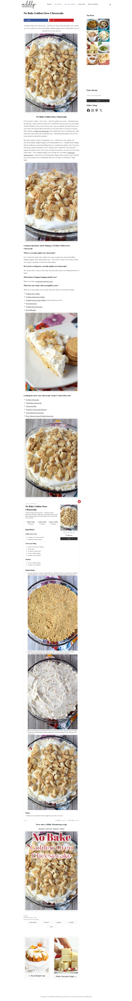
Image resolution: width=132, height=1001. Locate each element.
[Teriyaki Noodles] (92, 24)
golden (59, 922)
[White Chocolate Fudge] (92, 47)
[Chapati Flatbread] (104, 59)
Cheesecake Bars (31, 406)
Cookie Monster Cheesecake (35, 413)
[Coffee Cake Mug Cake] (92, 36)
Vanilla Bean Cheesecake (34, 403)
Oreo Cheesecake (31, 303)
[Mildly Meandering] (29, 4)
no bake (71, 922)
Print (69, 538)
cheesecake (32, 922)
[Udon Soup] (104, 24)
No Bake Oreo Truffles (33, 294)
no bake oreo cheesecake (41, 131)
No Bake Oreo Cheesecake (34, 307)
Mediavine (88, 996)
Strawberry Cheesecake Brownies (36, 409)
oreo (51, 927)
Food (34, 919)
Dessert (30, 919)
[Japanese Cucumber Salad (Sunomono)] (104, 47)
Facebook (42, 829)
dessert (46, 922)
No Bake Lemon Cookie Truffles (36, 300)
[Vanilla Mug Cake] (104, 36)
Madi (26, 916)
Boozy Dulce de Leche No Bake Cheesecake (39, 416)
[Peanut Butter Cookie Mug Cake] (92, 59)
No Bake (37, 919)
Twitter (62, 829)
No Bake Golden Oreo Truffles (35, 297)
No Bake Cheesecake (32, 400)
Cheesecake (26, 919)
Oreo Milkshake (31, 310)
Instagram (49, 829)
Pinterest (56, 829)
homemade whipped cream (44, 281)
